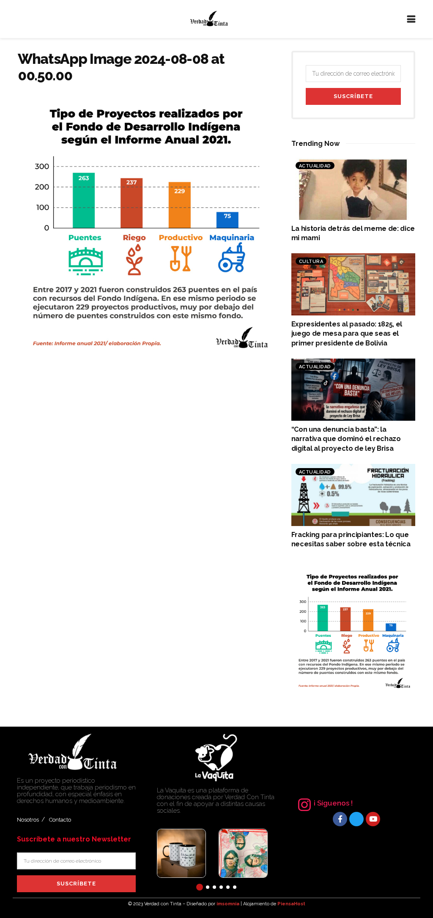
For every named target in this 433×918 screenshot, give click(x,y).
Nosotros (28, 820)
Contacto (60, 820)
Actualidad (315, 166)
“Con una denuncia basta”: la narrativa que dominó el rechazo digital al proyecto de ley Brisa (346, 438)
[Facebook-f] (340, 819)
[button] (199, 887)
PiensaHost (291, 904)
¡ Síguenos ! (333, 803)
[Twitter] (356, 819)
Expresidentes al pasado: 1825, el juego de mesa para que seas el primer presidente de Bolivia (346, 333)
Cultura (311, 261)
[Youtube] (373, 819)
